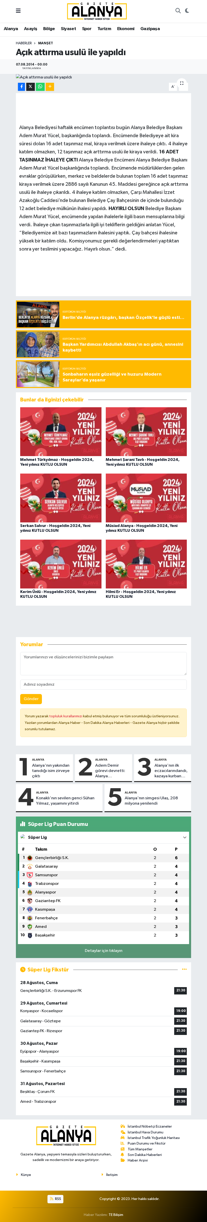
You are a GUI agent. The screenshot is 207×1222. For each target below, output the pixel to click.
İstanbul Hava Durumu (145, 1132)
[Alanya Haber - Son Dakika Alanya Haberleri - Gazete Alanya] (96, 11)
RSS (57, 1199)
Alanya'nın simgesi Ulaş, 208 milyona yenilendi (151, 801)
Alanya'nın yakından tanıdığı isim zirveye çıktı (51, 771)
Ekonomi (126, 29)
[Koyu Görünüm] (187, 11)
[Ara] (178, 11)
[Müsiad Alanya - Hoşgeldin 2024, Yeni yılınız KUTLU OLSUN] (146, 498)
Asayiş (30, 29)
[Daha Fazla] (50, 87)
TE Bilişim (116, 1215)
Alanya (11, 29)
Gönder (31, 699)
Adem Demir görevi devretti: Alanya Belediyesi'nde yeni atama (110, 771)
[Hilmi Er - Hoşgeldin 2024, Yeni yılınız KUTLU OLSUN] (146, 564)
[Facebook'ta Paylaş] (21, 87)
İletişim (112, 1175)
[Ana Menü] (18, 11)
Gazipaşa (150, 29)
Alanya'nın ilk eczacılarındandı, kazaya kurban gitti (171, 771)
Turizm (104, 29)
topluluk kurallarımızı (66, 716)
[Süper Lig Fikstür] (184, 970)
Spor (87, 29)
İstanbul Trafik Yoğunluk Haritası (154, 1138)
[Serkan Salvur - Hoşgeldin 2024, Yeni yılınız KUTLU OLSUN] (60, 498)
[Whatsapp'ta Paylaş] (40, 87)
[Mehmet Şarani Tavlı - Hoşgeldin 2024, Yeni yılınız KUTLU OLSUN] (146, 432)
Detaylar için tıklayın (103, 951)
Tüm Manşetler (140, 1149)
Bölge (49, 29)
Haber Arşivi (138, 1160)
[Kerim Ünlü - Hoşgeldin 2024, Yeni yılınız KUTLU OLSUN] (60, 564)
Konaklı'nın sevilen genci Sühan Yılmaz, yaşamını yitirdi (65, 801)
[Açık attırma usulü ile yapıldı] (103, 77)
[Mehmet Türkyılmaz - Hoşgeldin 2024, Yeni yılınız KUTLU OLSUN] (60, 432)
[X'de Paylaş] (30, 87)
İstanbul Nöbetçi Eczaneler (150, 1126)
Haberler (24, 43)
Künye (26, 1175)
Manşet (45, 43)
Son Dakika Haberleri (145, 1155)
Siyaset (68, 29)
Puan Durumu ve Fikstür (147, 1143)
